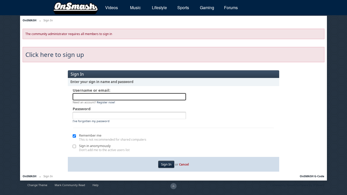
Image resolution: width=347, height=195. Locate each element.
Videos (111, 7)
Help (95, 185)
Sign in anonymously (95, 145)
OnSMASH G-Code (312, 176)
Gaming (207, 7)
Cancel (184, 164)
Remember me (90, 135)
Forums (231, 7)
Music (135, 7)
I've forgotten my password (91, 121)
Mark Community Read (70, 185)
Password (82, 108)
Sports (183, 7)
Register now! (106, 102)
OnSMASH (29, 176)
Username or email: (91, 90)
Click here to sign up (54, 54)
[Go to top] (173, 186)
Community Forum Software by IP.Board (297, 185)
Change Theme (37, 185)
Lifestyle (159, 7)
